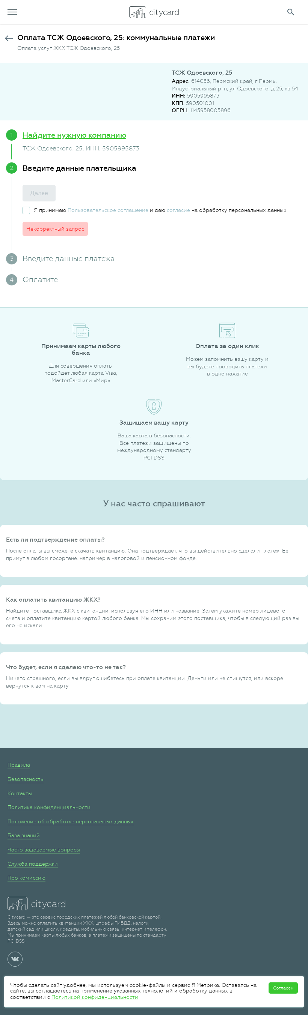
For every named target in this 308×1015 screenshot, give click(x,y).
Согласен (283, 988)
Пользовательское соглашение (108, 210)
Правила (19, 765)
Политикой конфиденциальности (94, 997)
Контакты (20, 793)
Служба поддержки (33, 864)
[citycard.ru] (154, 12)
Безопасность (26, 779)
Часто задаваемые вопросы (44, 850)
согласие (178, 210)
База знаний (24, 835)
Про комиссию (26, 878)
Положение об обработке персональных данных (71, 821)
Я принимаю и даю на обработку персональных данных (160, 210)
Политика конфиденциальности (49, 807)
